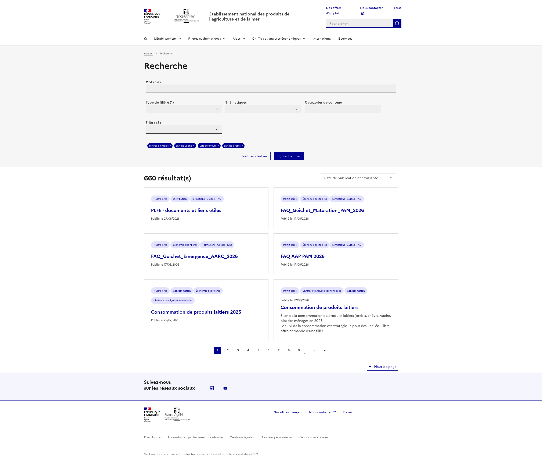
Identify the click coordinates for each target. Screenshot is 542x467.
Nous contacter (320, 412)
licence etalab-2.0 (241, 454)
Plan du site (152, 437)
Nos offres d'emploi (288, 412)
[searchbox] (151, 110)
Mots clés (153, 82)
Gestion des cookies (313, 437)
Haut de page (384, 366)
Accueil (146, 39)
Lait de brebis (232, 146)
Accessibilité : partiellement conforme (195, 437)
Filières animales (159, 146)
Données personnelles (276, 437)
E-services (345, 38)
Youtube (225, 388)
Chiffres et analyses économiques (276, 38)
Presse (397, 8)
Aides (237, 38)
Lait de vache (184, 146)
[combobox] (184, 109)
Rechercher (397, 23)
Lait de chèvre (208, 146)
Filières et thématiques (204, 38)
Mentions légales (242, 437)
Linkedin (212, 388)
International (322, 38)
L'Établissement (165, 38)
